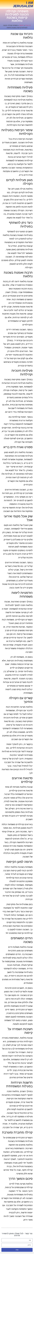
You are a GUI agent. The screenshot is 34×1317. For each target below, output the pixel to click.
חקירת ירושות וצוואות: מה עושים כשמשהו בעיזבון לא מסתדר (17, 1304)
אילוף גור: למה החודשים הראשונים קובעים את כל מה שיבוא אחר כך (17, 1310)
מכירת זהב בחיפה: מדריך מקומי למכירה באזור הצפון (17, 1288)
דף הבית (28, 25)
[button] (17, 4)
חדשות (21, 25)
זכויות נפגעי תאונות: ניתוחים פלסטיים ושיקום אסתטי (17, 1293)
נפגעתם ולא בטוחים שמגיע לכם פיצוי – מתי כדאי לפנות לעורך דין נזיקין (17, 1299)
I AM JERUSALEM (23, 4)
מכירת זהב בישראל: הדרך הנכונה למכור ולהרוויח (17, 1282)
